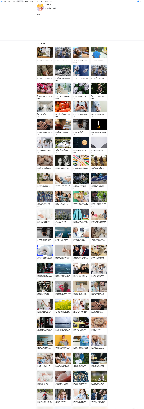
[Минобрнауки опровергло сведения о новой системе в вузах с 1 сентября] (45, 289)
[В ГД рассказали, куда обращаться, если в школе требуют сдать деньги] (99, 307)
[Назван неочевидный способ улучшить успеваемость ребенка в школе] (81, 289)
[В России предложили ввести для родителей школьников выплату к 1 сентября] (81, 343)
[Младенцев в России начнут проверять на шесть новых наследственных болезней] (45, 379)
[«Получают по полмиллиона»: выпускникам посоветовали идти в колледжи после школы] (45, 343)
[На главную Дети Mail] (4, 1)
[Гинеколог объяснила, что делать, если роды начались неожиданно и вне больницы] (63, 361)
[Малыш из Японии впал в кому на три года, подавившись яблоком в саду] (81, 199)
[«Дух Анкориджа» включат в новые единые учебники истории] (81, 253)
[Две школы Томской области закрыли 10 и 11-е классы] (81, 361)
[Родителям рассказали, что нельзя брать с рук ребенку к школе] (81, 397)
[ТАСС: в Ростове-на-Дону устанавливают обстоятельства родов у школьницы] (99, 235)
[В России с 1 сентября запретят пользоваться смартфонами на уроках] (81, 109)
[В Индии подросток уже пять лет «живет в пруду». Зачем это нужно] (63, 145)
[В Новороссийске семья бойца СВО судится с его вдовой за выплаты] (81, 55)
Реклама (9, 408)
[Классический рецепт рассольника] (99, 325)
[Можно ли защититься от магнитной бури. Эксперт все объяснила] (99, 343)
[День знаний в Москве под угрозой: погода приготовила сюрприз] (99, 91)
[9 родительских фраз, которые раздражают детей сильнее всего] (45, 127)
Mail (1, 408)
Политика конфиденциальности (118, 408)
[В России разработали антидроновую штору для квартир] (99, 145)
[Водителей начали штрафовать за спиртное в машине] (81, 379)
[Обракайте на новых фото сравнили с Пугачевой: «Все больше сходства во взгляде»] (63, 163)
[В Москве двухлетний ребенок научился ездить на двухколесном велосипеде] (45, 397)
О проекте (95, 408)
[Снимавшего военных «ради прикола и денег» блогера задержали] (99, 181)
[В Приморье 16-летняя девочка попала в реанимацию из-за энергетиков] (81, 91)
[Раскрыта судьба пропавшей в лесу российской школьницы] (99, 73)
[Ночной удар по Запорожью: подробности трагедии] (81, 325)
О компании (5, 408)
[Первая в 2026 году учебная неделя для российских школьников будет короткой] (45, 361)
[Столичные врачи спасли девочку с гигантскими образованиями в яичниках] (81, 73)
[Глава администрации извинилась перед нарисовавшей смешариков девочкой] (63, 289)
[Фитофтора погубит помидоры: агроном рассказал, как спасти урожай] (63, 109)
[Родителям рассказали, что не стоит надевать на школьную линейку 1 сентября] (81, 307)
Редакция (99, 408)
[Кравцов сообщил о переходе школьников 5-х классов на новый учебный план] (81, 217)
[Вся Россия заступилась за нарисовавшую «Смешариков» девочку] (81, 163)
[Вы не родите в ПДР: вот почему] (63, 181)
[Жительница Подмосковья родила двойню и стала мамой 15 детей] (45, 55)
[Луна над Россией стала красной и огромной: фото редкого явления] (81, 145)
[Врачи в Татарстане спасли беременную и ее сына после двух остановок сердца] (81, 235)
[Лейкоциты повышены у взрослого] (63, 397)
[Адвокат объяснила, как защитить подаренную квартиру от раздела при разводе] (63, 253)
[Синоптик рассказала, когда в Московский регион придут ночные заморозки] (81, 181)
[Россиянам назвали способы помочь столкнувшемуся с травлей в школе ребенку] (45, 181)
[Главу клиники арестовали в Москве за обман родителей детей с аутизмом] (99, 361)
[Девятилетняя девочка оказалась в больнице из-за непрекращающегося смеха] (45, 109)
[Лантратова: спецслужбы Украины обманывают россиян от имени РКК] (45, 325)
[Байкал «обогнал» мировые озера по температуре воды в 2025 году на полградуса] (63, 325)
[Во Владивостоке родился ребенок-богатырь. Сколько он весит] (45, 163)
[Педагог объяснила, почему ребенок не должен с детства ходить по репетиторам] (99, 289)
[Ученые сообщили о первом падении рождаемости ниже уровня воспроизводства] (63, 379)
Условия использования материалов (130, 408)
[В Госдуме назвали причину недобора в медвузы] (99, 271)
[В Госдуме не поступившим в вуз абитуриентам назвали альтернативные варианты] (63, 235)
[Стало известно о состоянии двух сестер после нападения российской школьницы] (99, 55)
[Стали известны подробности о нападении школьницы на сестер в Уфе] (45, 235)
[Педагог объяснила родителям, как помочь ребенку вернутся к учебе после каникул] (45, 307)
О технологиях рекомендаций (107, 408)
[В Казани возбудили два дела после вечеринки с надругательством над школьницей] (81, 127)
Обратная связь (139, 408)
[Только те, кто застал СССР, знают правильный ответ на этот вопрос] (45, 199)
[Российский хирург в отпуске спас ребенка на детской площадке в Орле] (45, 217)
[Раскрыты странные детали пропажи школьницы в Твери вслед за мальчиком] (63, 55)
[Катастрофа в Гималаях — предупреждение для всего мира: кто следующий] (63, 73)
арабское (54, 7)
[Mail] (1, 1)
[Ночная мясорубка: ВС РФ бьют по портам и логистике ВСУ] (99, 199)
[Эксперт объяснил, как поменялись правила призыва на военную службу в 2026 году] (45, 271)
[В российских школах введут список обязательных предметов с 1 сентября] (99, 253)
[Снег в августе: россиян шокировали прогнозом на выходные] (63, 217)
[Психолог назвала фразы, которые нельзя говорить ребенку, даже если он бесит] (99, 217)
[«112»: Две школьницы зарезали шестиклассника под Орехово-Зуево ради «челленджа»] (99, 127)
